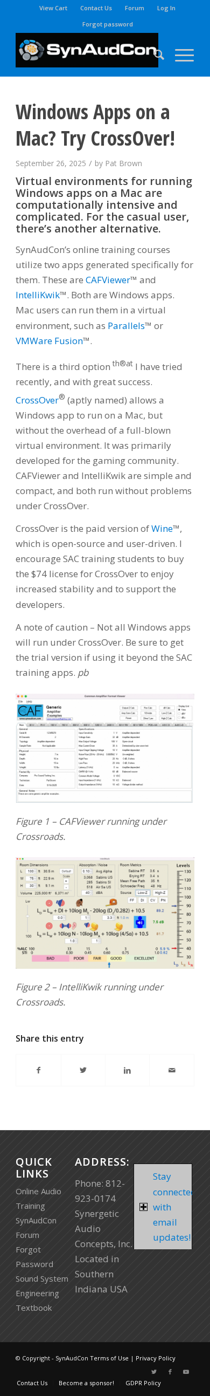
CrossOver (37, 399)
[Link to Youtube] (186, 1372)
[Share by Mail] (171, 1070)
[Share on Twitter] (83, 1070)
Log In (166, 8)
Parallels (126, 325)
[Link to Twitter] (154, 1372)
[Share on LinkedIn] (127, 1070)
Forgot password (107, 24)
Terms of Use (109, 1358)
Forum (134, 8)
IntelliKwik (38, 295)
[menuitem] (53, 8)
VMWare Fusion (49, 340)
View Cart (53, 8)
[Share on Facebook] (38, 1070)
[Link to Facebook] (170, 1372)
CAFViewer (108, 279)
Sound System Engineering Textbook (42, 1293)
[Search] (153, 54)
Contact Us (96, 8)
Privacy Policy (156, 1358)
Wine (162, 528)
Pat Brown (123, 163)
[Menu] (179, 54)
